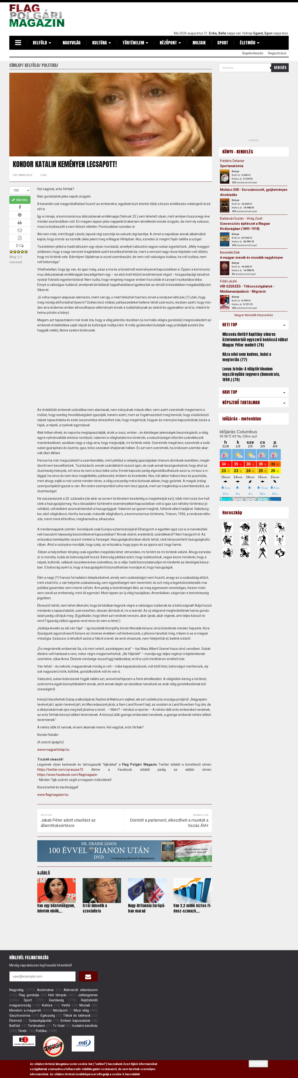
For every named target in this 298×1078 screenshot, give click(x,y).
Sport (222, 43)
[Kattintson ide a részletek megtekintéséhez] (224, 177)
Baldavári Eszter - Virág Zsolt (241, 218)
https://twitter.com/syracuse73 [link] (60, 769)
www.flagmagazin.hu (52, 795)
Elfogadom (258, 1063)
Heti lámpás (57, 995)
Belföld (40, 43)
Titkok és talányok (77, 1015)
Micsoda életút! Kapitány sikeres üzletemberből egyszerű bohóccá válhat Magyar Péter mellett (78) (255, 339)
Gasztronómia (19, 1015)
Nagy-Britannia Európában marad (146, 908)
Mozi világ (81, 1010)
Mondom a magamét (25, 1010)
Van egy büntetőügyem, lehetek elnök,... (56, 908)
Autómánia (45, 990)
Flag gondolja (29, 995)
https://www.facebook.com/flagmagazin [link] (67, 775)
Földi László (228, 281)
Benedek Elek (230, 252)
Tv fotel (58, 1026)
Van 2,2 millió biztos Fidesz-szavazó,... (192, 908)
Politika (41, 1031)
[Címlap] (38, 15)
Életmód (247, 43)
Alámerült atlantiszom (81, 990)
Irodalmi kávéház (85, 1026)
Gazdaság (56, 1000)
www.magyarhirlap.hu (53, 749)
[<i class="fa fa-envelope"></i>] (88, 976)
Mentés (21, 200)
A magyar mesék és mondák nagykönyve (251, 257)
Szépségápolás (40, 1020)
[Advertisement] (204, 15)
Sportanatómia (231, 166)
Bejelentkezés (252, 53)
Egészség (48, 1015)
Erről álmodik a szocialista (95, 908)
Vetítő (65, 1005)
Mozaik (199, 43)
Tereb (22, 1031)
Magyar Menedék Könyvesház (253, 315)
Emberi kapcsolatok (75, 1020)
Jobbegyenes (88, 995)
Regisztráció (277, 53)
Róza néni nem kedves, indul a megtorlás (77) (246, 356)
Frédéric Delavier (232, 161)
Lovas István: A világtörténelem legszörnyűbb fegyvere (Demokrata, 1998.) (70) (251, 374)
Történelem (133, 43)
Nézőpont (168, 43)
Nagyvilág (72, 43)
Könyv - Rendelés (237, 152)
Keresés (280, 67)
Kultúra (99, 43)
